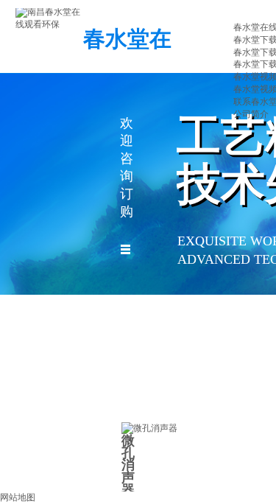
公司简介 (251, 114)
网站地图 (17, 497)
